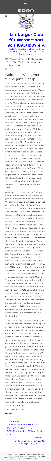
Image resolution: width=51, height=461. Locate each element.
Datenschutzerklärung (38, 456)
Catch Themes (33, 459)
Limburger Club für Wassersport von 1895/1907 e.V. (26, 40)
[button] (8, 458)
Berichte (10, 413)
